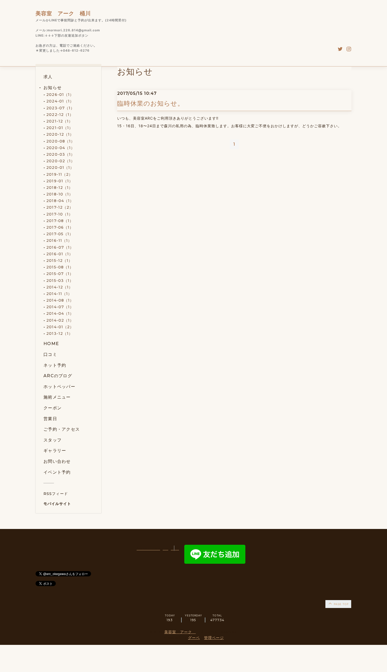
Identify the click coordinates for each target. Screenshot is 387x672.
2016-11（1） (59, 240)
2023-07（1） (60, 108)
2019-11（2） (59, 174)
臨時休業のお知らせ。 (150, 103)
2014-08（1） (60, 300)
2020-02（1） (60, 161)
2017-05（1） (59, 234)
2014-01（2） (60, 327)
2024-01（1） (60, 101)
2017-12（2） (59, 207)
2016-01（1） (59, 254)
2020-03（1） (60, 154)
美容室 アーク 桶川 (63, 13)
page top (341, 604)
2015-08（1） (59, 267)
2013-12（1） (59, 333)
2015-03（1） (59, 280)
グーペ (194, 637)
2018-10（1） (59, 194)
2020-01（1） (60, 167)
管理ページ (214, 637)
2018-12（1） (59, 187)
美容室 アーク (180, 632)
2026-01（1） (60, 94)
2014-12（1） (59, 287)
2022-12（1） (59, 114)
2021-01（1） (59, 127)
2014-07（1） (60, 307)
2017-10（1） (59, 214)
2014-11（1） (59, 293)
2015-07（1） (59, 273)
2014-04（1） (60, 313)
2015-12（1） (59, 260)
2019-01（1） (59, 181)
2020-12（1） (60, 134)
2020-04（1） (60, 147)
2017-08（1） (59, 220)
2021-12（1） (59, 121)
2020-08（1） (60, 141)
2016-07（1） (60, 247)
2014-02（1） (60, 320)
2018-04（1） (60, 200)
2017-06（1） (59, 227)
